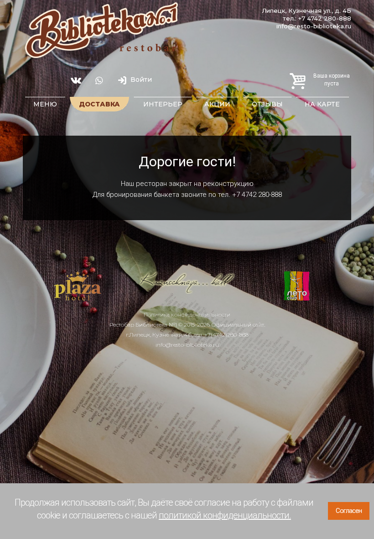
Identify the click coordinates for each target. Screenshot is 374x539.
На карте (322, 104)
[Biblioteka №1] (101, 30)
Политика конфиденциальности (187, 314)
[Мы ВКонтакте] (75, 80)
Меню (45, 104)
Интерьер (162, 104)
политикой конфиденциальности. (225, 515)
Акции (217, 104)
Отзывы (267, 104)
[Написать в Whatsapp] (99, 80)
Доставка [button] (99, 104)
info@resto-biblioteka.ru (187, 344)
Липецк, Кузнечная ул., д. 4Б (306, 10)
